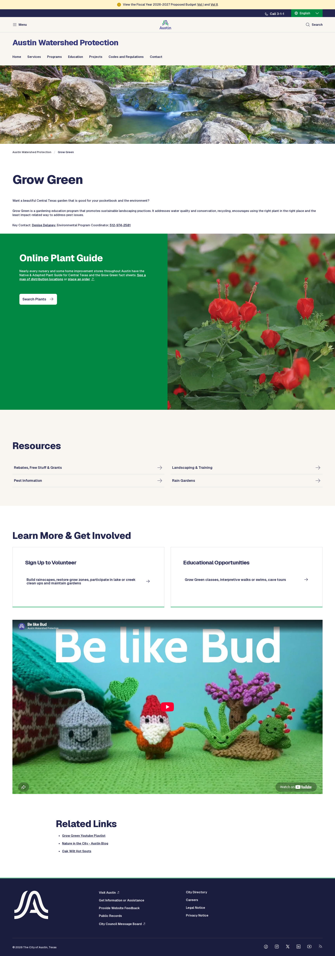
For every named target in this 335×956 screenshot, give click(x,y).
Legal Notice (195, 907)
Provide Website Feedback (119, 908)
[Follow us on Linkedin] (298, 947)
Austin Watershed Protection (31, 152)
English (305, 13)
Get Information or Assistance (121, 900)
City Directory (196, 892)
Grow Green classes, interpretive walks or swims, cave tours (235, 579)
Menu (23, 25)
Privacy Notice (197, 915)
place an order (79, 279)
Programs (54, 56)
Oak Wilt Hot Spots (76, 851)
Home (16, 56)
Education (75, 56)
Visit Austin (107, 892)
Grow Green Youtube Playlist (83, 836)
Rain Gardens (183, 480)
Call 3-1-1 (277, 13)
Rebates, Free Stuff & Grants (38, 467)
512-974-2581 (120, 225)
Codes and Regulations (126, 56)
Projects (95, 56)
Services (34, 56)
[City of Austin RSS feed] (320, 947)
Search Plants (34, 299)
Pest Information (28, 480)
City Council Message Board (120, 924)
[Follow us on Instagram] (277, 947)
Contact (156, 56)
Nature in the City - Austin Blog (85, 843)
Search (317, 25)
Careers (192, 900)
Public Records (110, 915)
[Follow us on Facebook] (266, 947)
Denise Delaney (43, 225)
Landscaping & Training (192, 467)
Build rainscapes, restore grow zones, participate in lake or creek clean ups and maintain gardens (81, 581)
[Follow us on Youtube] (309, 947)
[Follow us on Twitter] (287, 947)
